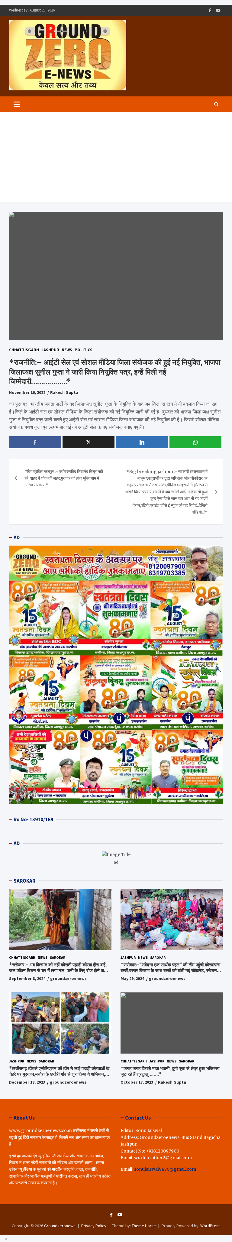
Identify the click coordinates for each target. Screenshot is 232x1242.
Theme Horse (144, 1225)
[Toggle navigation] (16, 104)
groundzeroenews (68, 978)
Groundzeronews (60, 1225)
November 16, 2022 (27, 392)
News (67, 349)
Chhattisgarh (24, 349)
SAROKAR (24, 880)
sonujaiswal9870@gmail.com (165, 1169)
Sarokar (57, 957)
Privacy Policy (93, 1225)
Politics (83, 349)
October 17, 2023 (137, 1082)
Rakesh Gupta (64, 392)
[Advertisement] (116, 157)
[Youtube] (218, 10)
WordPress (210, 1225)
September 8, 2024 (27, 978)
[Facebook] (210, 10)
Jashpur (50, 349)
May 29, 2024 (132, 978)
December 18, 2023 (27, 1082)
